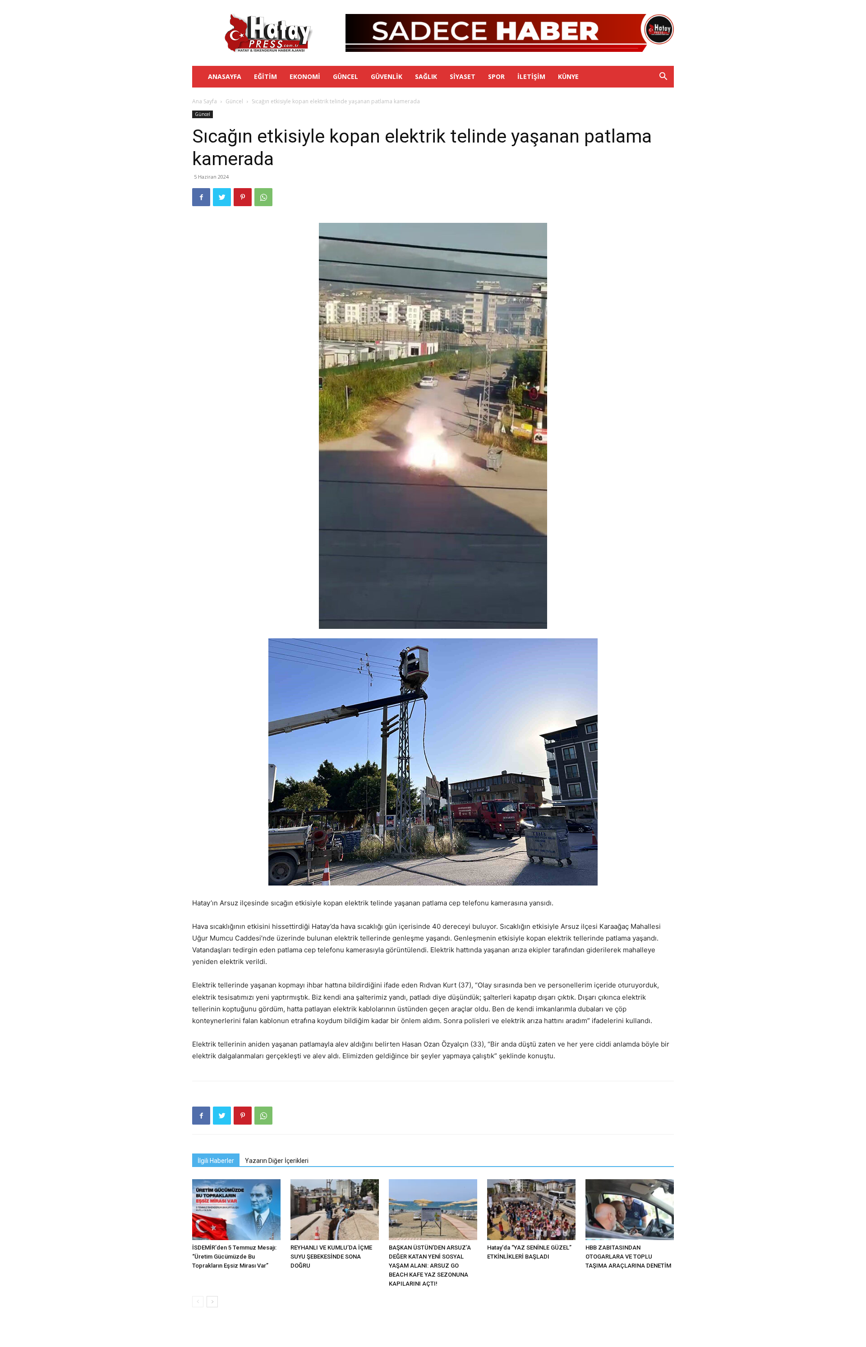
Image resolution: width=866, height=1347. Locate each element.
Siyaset (462, 76)
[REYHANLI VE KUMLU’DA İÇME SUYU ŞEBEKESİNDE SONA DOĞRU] (334, 1209)
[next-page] (212, 1301)
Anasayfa (224, 76)
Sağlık (426, 76)
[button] (663, 77)
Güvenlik (386, 76)
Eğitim (265, 76)
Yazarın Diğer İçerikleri (277, 1160)
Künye (568, 76)
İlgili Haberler (216, 1160)
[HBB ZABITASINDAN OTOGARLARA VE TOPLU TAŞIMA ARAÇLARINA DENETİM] (629, 1209)
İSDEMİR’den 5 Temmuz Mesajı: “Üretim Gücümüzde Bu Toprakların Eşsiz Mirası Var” (234, 1256)
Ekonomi (305, 76)
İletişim (531, 76)
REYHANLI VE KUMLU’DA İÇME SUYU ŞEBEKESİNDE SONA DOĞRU (331, 1256)
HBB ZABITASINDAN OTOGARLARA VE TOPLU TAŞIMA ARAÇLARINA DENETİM (628, 1256)
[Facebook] (201, 197)
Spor (496, 76)
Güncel (345, 76)
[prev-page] (197, 1301)
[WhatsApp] (263, 197)
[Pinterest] (243, 197)
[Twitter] (222, 197)
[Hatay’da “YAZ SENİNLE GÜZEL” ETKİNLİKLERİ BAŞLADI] (531, 1209)
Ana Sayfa (204, 101)
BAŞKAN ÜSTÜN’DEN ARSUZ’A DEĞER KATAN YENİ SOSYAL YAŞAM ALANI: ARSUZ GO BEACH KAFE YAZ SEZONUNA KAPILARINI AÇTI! (430, 1265)
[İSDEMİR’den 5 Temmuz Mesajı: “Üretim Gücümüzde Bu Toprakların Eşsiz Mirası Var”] (236, 1209)
